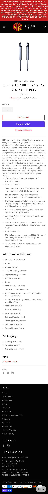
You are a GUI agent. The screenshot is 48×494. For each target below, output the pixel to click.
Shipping (14, 98)
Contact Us (7, 411)
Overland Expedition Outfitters (18, 482)
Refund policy (8, 434)
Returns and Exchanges (12, 415)
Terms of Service (9, 430)
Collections (7, 400)
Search (5, 404)
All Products (7, 396)
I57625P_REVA (10, 362)
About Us (6, 408)
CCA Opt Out (7, 426)
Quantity (5, 104)
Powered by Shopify (36, 482)
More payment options (23, 130)
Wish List (6, 423)
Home (4, 393)
